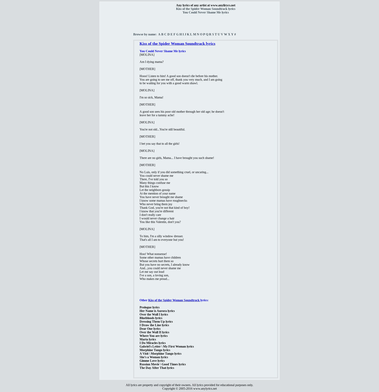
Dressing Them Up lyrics (156, 321)
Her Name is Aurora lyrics (157, 311)
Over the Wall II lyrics (154, 332)
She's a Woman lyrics (154, 357)
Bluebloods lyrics (151, 318)
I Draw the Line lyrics (154, 325)
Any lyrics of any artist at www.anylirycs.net (205, 5)
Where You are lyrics (154, 335)
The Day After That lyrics (157, 367)
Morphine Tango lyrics (155, 350)
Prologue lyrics (149, 307)
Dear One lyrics (150, 328)
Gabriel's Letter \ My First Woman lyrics (167, 346)
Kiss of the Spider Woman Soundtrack (174, 300)
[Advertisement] (116, 69)
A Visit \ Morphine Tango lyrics (160, 353)
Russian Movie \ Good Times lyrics (163, 364)
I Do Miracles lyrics (153, 343)
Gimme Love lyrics (152, 360)
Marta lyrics (148, 339)
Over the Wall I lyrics (154, 314)
